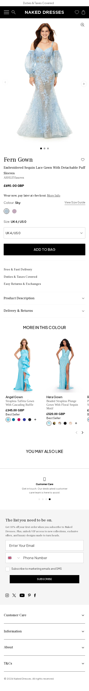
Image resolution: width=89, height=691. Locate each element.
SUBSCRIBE (44, 579)
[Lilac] (14, 211)
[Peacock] (13, 419)
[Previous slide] (76, 432)
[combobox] (13, 558)
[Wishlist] (77, 12)
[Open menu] (6, 12)
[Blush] (70, 423)
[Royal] (24, 419)
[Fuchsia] (19, 419)
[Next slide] (84, 84)
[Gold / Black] (54, 423)
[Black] (29, 419)
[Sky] (6, 211)
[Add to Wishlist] (82, 159)
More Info (53, 196)
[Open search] (14, 12)
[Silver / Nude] (59, 423)
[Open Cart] (83, 12)
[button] (77, 12)
